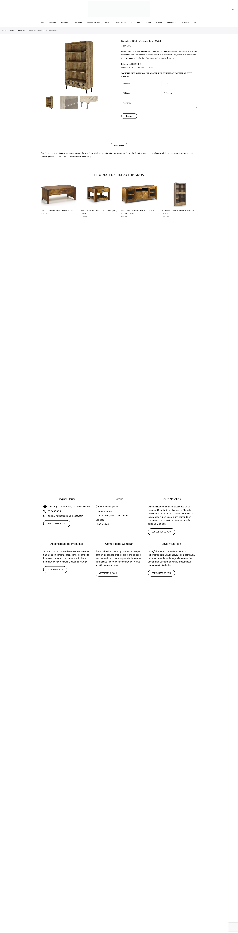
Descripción (119, 145)
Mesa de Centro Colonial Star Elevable (57, 211)
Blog (196, 22)
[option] (79, 67)
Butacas (148, 22)
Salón (42, 22)
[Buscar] (233, 9)
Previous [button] (45, 67)
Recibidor (78, 22)
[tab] (119, 145)
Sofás (107, 22)
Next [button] (112, 67)
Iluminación (171, 22)
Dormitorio (65, 22)
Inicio (4, 30)
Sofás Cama (135, 22)
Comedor (52, 22)
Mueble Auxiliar (93, 22)
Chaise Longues (120, 22)
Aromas (159, 22)
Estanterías (21, 30)
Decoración (185, 22)
